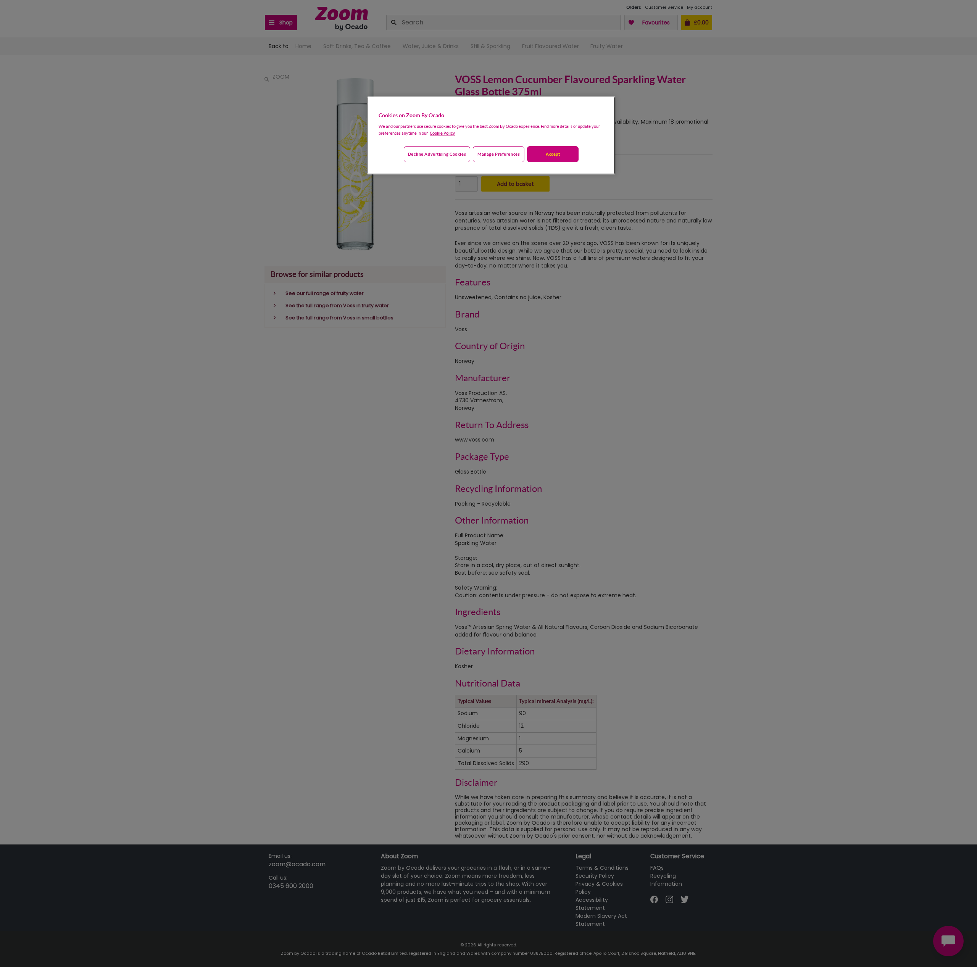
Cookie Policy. (442, 133)
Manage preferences (498, 153)
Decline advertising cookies (437, 153)
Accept (553, 153)
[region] (491, 135)
